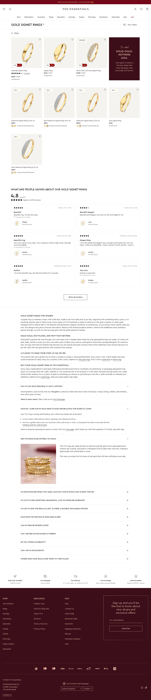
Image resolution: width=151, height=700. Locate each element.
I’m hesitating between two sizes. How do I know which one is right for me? (57, 492)
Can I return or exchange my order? (38, 533)
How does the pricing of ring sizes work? (41, 517)
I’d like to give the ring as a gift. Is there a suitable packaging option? (54, 508)
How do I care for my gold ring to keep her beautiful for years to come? (56, 408)
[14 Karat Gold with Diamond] (12, 126)
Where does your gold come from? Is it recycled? (45, 559)
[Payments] (75, 668)
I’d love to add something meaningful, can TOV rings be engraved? (53, 500)
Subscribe (126, 628)
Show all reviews (76, 297)
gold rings (46, 377)
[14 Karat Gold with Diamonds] (45, 126)
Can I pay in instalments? (32, 550)
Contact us (7, 695)
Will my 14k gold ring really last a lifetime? (42, 386)
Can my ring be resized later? (35, 525)
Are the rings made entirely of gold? (38, 439)
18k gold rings (84, 359)
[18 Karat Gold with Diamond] (15, 126)
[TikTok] (146, 687)
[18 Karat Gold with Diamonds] (47, 126)
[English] (88, 689)
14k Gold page (59, 399)
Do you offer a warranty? (33, 542)
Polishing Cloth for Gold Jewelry (35, 425)
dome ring (117, 359)
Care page (69, 429)
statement (106, 359)
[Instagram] (142, 687)
